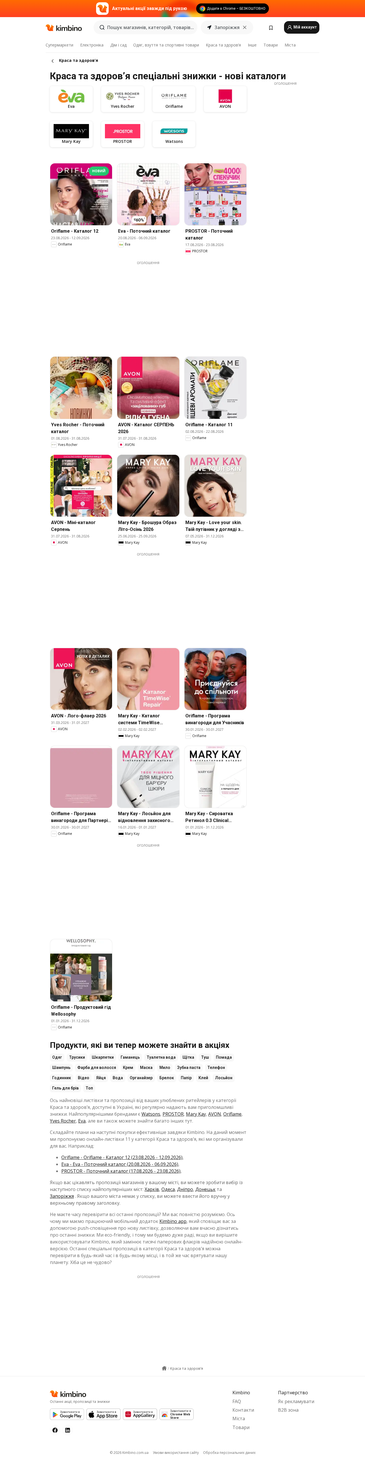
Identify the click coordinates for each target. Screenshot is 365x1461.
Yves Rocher (63, 1121)
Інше (252, 45)
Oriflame (232, 1114)
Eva (82, 1121)
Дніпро (185, 1189)
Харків (152, 1189)
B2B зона (288, 1410)
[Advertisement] (152, 305)
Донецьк (205, 1189)
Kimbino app (172, 1221)
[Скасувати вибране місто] (245, 27)
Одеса (168, 1189)
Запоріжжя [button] (227, 27)
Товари (270, 45)
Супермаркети (59, 45)
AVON (214, 1114)
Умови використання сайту (176, 1452)
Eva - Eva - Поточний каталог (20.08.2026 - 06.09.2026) (119, 1164)
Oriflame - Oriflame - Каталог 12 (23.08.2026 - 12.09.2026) (121, 1157)
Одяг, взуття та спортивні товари (166, 45)
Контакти (243, 1410)
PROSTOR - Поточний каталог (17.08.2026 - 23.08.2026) (121, 1171)
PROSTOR (173, 1114)
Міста (290, 45)
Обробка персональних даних (229, 1452)
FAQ (236, 1401)
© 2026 (129, 1452)
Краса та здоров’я (223, 45)
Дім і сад (118, 45)
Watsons (150, 1114)
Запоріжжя (62, 1196)
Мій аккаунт (305, 27)
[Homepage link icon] (164, 1368)
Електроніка (92, 45)
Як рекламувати (296, 1401)
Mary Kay (196, 1114)
